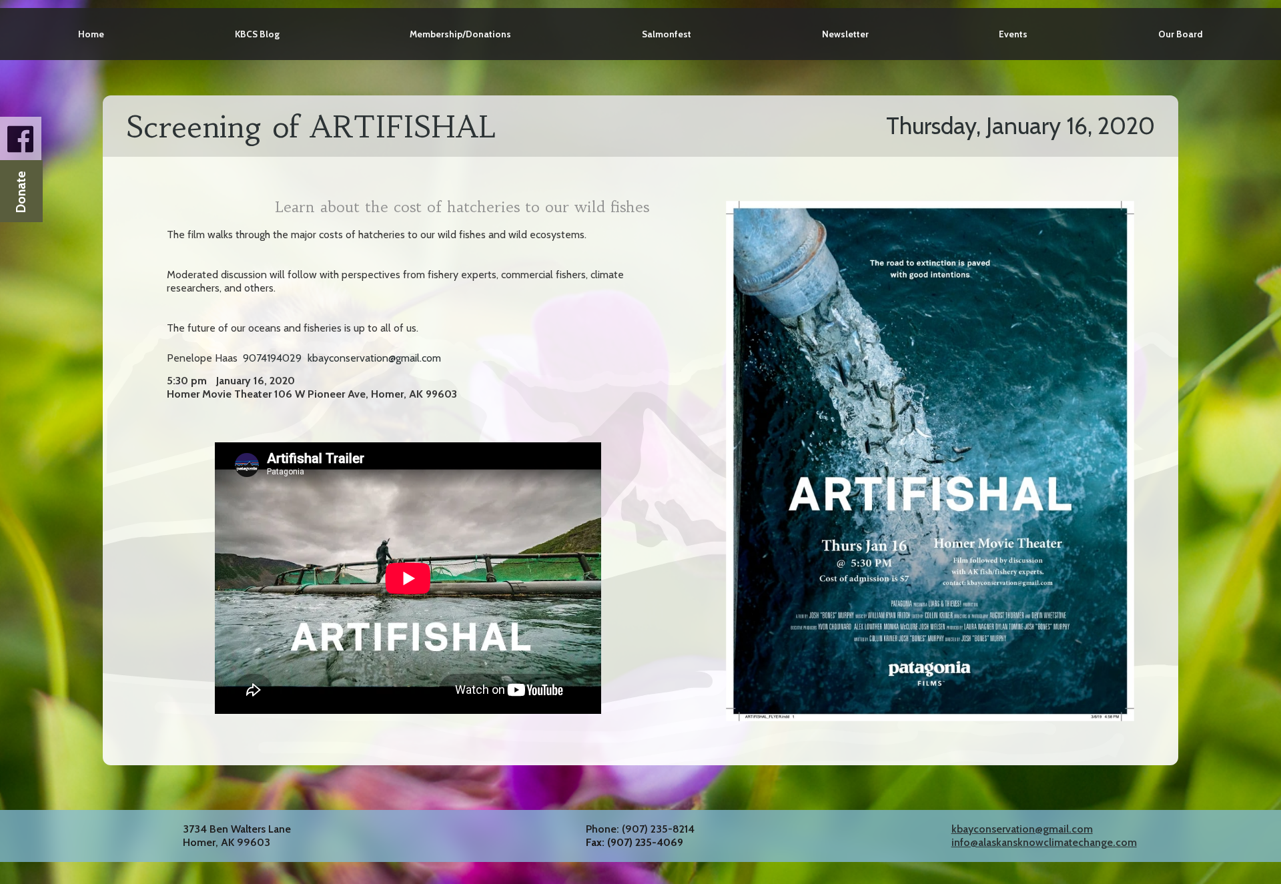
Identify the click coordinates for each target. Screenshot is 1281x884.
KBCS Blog (257, 34)
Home (91, 34)
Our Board (1180, 34)
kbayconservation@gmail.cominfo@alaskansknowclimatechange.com (1044, 836)
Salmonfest (666, 34)
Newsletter (845, 34)
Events (1013, 34)
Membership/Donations (460, 34)
